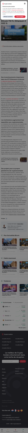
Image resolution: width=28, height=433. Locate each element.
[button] (8, 17)
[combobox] (24, 3)
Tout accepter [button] (19, 16)
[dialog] (14, 10)
